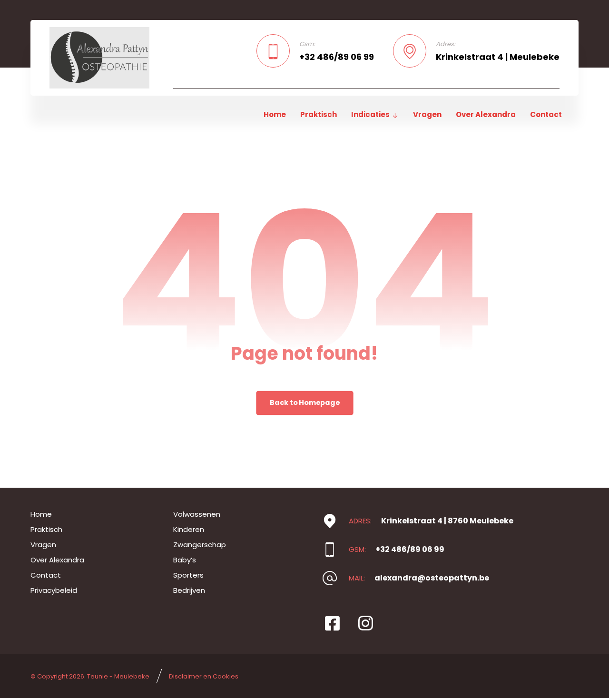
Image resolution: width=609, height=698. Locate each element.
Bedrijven (189, 590)
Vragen (43, 545)
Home (41, 514)
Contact (45, 575)
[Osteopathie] (99, 57)
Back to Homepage (305, 403)
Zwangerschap (199, 545)
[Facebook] (332, 623)
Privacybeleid (53, 590)
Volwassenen (196, 514)
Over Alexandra (57, 560)
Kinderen (188, 529)
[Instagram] (365, 623)
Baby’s (184, 560)
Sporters (188, 575)
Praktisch (46, 529)
